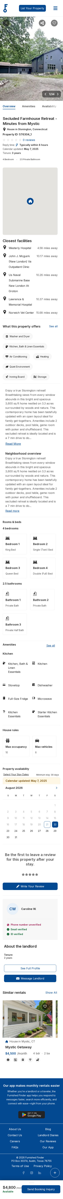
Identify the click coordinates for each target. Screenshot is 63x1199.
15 (55, 818)
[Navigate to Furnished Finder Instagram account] (31, 1172)
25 (23, 830)
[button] (47, 774)
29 (55, 830)
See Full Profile (30, 968)
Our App (48, 1147)
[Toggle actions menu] (55, 1172)
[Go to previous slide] (45, 94)
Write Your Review (32, 886)
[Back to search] (6, 23)
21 (47, 824)
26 (31, 830)
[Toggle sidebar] (55, 8)
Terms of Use (20, 1166)
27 (39, 830)
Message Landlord (32, 978)
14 (47, 818)
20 (39, 824)
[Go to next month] (56, 788)
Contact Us (15, 1135)
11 (24, 818)
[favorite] (45, 1006)
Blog (48, 1129)
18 (24, 824)
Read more (13, 444)
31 (16, 837)
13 (39, 818)
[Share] (42, 23)
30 (8, 837)
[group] (27, 1047)
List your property (32, 8)
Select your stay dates (16, 774)
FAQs (15, 1147)
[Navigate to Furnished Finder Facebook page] (23, 1172)
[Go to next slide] (58, 94)
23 (8, 830)
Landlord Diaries (48, 1135)
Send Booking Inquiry (41, 1189)
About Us (15, 1129)
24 (15, 830)
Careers (15, 1141)
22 (55, 824)
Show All (51, 992)
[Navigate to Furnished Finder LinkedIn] (39, 1172)
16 (8, 824)
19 (31, 824)
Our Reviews (48, 1141)
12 (31, 818)
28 (47, 830)
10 (16, 818)
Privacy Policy (43, 1166)
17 (16, 824)
